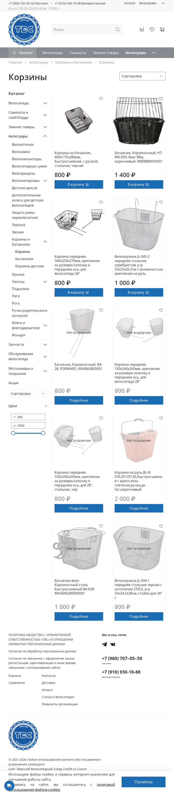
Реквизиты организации (60, 704)
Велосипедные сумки (29, 166)
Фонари (18, 335)
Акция (13, 383)
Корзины (22, 251)
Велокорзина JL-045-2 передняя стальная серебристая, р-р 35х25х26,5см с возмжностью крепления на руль (139, 265)
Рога (16, 303)
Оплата (47, 690)
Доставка (48, 683)
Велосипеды (52, 52)
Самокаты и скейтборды (18, 115)
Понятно (144, 782)
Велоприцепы (23, 173)
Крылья (18, 274)
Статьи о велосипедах (58, 697)
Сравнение (16, 683)
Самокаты (78, 52)
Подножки (20, 288)
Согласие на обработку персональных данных (42, 651)
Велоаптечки (23, 144)
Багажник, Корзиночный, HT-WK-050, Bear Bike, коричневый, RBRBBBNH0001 (139, 157)
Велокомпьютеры (26, 159)
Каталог (130, 3)
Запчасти (16, 344)
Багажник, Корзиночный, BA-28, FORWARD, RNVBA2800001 (78, 366)
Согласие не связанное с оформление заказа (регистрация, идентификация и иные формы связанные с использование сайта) (42, 663)
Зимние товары (106, 52)
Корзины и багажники (73, 62)
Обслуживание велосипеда (20, 356)
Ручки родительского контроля (29, 313)
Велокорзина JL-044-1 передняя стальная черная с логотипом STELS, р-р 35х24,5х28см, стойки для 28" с (138, 589)
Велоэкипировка (25, 180)
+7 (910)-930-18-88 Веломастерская (80, 3)
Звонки (18, 232)
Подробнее (78, 400)
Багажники (24, 258)
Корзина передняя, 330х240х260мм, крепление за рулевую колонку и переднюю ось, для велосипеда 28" (137, 373)
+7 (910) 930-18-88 (121, 672)
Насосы (18, 281)
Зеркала (18, 224)
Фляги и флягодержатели (26, 325)
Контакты (49, 676)
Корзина (14, 676)
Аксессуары (136, 52)
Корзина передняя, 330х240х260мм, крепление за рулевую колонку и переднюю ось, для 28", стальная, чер (77, 481)
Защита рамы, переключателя (25, 215)
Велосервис (148, 3)
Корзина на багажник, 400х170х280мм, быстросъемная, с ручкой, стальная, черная (76, 159)
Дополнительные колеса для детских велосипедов (27, 200)
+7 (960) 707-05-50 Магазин (28, 3)
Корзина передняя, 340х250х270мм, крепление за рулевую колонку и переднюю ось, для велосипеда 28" (77, 265)
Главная (15, 62)
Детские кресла (24, 188)
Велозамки (21, 151)
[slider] (13, 433)
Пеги (16, 296)
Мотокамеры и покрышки (20, 371)
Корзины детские (29, 266)
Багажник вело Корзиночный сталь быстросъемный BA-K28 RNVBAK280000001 (74, 587)
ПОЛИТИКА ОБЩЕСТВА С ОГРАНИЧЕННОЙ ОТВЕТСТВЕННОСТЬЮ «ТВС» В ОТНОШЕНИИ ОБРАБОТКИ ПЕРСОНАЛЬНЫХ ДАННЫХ (40, 639)
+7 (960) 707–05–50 (122, 658)
